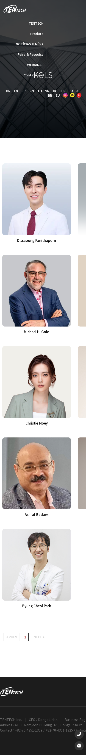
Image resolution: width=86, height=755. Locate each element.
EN (16, 90)
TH (39, 90)
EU (58, 95)
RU (71, 90)
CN (32, 90)
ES (63, 90)
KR (8, 90)
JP (24, 90)
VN (47, 90)
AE (78, 90)
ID (54, 90)
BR (50, 95)
